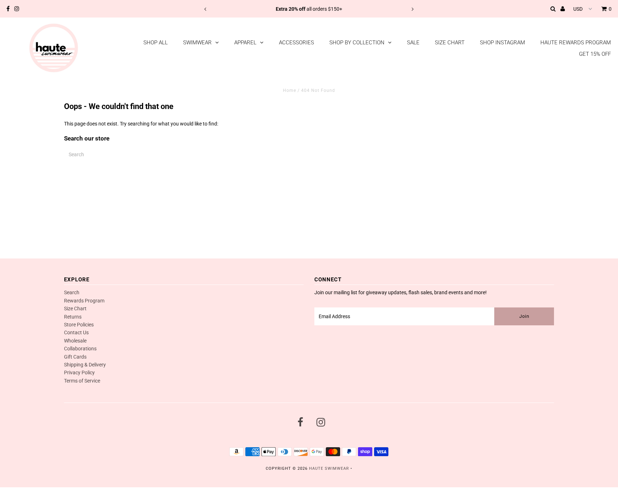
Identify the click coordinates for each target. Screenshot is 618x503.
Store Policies (79, 324)
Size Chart (450, 42)
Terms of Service (82, 381)
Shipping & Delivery (85, 365)
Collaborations (80, 348)
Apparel (245, 42)
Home (289, 90)
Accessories (296, 42)
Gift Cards (75, 357)
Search (71, 292)
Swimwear (197, 42)
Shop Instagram (502, 42)
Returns (73, 317)
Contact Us (76, 332)
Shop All (155, 42)
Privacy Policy (79, 372)
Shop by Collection (356, 42)
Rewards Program (84, 301)
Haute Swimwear (329, 468)
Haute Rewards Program (575, 42)
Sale (413, 42)
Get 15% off (595, 54)
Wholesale (75, 341)
